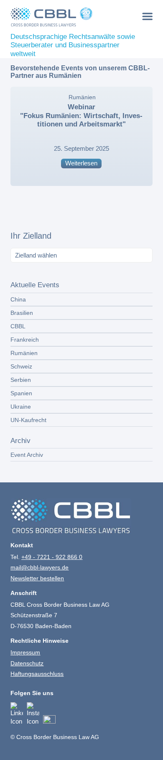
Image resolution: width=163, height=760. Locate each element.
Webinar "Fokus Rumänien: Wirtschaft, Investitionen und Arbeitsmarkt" (81, 115)
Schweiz (21, 366)
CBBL (17, 326)
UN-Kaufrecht (28, 420)
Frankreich (24, 339)
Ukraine (20, 406)
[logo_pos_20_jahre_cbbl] (67, 16)
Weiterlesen (81, 163)
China (18, 299)
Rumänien (82, 97)
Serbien (20, 379)
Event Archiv (26, 454)
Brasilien (21, 312)
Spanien (21, 393)
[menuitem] (147, 16)
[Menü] (147, 16)
